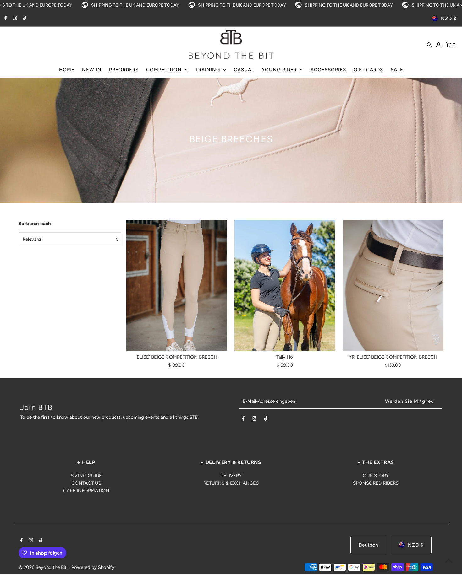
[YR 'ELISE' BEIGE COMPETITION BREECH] (393, 285)
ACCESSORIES (328, 70)
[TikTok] (23, 18)
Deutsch (368, 545)
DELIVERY (231, 475)
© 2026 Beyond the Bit (43, 567)
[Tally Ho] (284, 285)
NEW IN (92, 70)
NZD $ (448, 18)
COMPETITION (164, 70)
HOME (66, 70)
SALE (397, 70)
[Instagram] (14, 18)
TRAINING (207, 70)
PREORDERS (124, 70)
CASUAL (244, 70)
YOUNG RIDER (279, 70)
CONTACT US (86, 483)
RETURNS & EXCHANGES (231, 483)
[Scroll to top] (449, 560)
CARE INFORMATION (86, 490)
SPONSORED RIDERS (376, 483)
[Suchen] (429, 44)
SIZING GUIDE (86, 475)
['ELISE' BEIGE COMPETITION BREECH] (176, 285)
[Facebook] (5, 18)
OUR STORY (376, 475)
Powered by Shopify (92, 567)
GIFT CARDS (368, 70)
